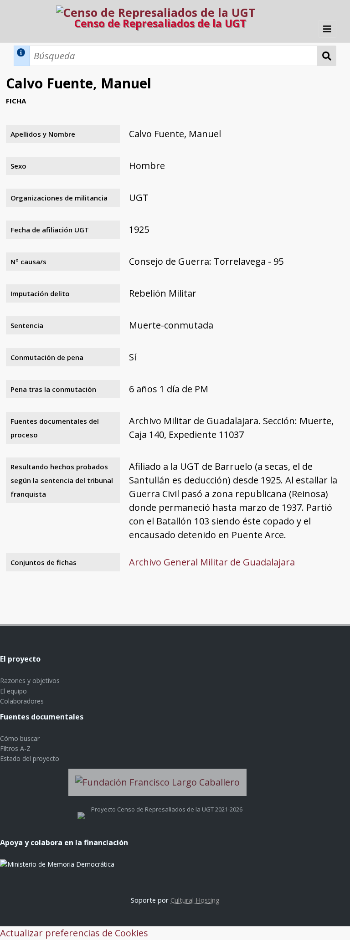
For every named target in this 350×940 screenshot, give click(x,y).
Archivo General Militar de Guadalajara (212, 562)
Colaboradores (22, 701)
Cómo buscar (20, 738)
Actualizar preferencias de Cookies (74, 933)
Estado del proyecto (29, 758)
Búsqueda (326, 56)
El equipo (13, 691)
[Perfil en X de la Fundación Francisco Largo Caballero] (81, 809)
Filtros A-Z (15, 748)
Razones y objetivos (30, 680)
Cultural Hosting (195, 899)
